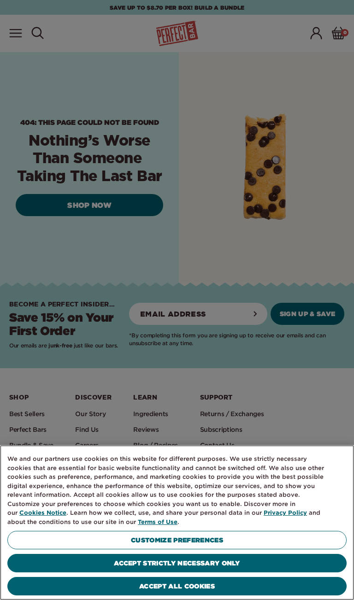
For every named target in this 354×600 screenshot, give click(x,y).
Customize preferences (177, 539)
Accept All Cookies (177, 586)
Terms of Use (157, 522)
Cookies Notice (42, 512)
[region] (177, 522)
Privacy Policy (285, 512)
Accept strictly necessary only (177, 563)
